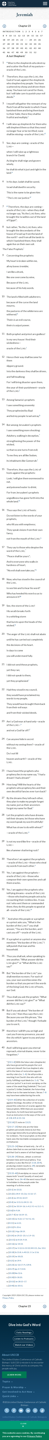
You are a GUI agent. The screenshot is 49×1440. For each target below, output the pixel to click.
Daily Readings (24, 1332)
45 (4, 52)
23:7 (11, 1214)
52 (35, 52)
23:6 (10, 1210)
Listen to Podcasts (23, 1338)
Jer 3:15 (17, 1202)
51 (30, 52)
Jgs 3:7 (18, 1269)
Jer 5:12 (18, 1248)
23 (24, 1235)
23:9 (10, 1100)
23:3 (11, 1198)
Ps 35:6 (17, 1227)
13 (23, 35)
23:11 (10, 1223)
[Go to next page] (44, 26)
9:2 (29, 1219)
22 (21, 40)
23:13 (11, 1231)
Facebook (13, 1410)
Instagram (35, 1410)
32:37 (24, 1198)
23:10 (11, 1219)
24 (30, 40)
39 (17, 48)
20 (13, 40)
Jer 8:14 (18, 1240)
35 (39, 44)
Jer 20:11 (19, 1286)
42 (30, 48)
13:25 (28, 1122)
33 (30, 44)
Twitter (6, 1410)
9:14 (25, 1240)
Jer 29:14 (18, 1198)
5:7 (24, 1219)
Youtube (21, 1410)
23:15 (11, 1240)
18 (4, 40)
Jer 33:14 (18, 1206)
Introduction (11, 31)
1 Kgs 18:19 (20, 1231)
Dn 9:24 (16, 1210)
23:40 (11, 1286)
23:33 (11, 1173)
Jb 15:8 (18, 1252)
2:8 (10, 1118)
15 (32, 35)
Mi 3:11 (34, 1248)
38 (13, 48)
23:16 (11, 1244)
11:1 (39, 1206)
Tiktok (42, 1410)
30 (17, 44)
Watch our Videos (24, 1345)
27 (4, 44)
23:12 (10, 1227)
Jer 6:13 (17, 1223)
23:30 (11, 1277)
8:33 (23, 1269)
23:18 (11, 1252)
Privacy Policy (8, 1298)
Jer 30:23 (19, 1256)
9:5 (33, 1206)
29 (13, 44)
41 (26, 48)
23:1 (10, 1062)
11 (14, 35)
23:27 (11, 1269)
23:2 (11, 1194)
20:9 (39, 1162)
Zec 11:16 (28, 1194)
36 (4, 48)
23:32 (11, 1281)
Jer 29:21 (18, 1235)
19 (8, 40)
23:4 (11, 1202)
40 (21, 48)
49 (21, 52)
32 (26, 44)
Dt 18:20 (18, 1277)
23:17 (11, 1127)
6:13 (19, 1118)
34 (35, 44)
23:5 (11, 1206)
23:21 (10, 1260)
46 (8, 52)
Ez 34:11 (25, 1202)
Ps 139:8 (27, 1265)
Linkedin (28, 1410)
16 (37, 35)
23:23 (11, 1146)
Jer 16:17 (19, 1265)
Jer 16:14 (20, 1214)
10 (10, 35)
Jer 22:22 (18, 1189)
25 (35, 40)
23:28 (11, 1156)
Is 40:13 (25, 1252)
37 (8, 48)
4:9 (14, 1118)
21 (17, 40)
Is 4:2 (28, 1206)
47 (13, 52)
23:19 (11, 1256)
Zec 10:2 (41, 1248)
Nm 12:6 (18, 1273)
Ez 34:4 (17, 1194)
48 (17, 52)
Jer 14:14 (19, 1244)
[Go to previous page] (4, 26)
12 (19, 35)
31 (21, 44)
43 (35, 48)
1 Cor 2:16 (34, 1252)
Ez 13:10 (26, 1248)
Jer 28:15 (19, 1281)
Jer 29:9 (17, 1260)
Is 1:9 (28, 1235)
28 (8, 44)
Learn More (14, 1375)
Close (23, 1423)
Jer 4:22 (18, 1219)
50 (26, 52)
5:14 (34, 1162)
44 (39, 48)
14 (28, 35)
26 (39, 40)
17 (41, 35)
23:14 (11, 1122)
